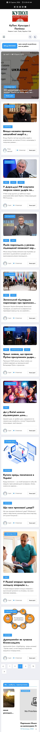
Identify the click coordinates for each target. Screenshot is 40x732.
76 (33, 666)
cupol (9, 54)
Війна (6, 182)
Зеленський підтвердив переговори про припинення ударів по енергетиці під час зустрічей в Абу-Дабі (20, 301)
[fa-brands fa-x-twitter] (17, 7)
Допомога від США (16, 349)
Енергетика (8, 126)
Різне (6, 407)
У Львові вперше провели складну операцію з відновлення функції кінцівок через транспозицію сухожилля (18, 583)
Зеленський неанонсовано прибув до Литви (21, 91)
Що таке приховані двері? (18, 507)
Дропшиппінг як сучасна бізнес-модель (17, 641)
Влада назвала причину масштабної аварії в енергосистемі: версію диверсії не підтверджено (18, 133)
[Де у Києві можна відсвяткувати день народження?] (20, 392)
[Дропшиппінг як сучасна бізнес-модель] (20, 619)
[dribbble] (20, 7)
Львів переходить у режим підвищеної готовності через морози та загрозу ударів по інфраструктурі (19, 246)
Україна (21, 182)
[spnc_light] (35, 37)
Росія (13, 182)
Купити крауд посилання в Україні (18, 476)
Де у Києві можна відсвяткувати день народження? (14, 414)
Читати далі (12, 96)
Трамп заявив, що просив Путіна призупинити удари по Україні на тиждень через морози (18, 356)
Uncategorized (12, 87)
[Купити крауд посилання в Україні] (20, 452)
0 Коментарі (22, 150)
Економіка (7, 470)
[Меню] (3, 37)
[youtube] (25, 7)
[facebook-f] (15, 7)
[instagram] (23, 7)
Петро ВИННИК (9, 150)
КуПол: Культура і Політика (19, 27)
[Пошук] (30, 37)
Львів (13, 240)
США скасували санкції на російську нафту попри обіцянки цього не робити (19, 45)
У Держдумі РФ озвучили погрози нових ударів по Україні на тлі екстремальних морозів (18, 188)
